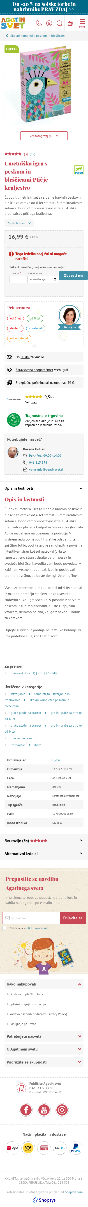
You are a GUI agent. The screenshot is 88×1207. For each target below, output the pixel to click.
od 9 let (35, 318)
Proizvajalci (18, 745)
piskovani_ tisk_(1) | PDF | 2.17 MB (33, 673)
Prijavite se (72, 917)
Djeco (38, 745)
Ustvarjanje (18, 694)
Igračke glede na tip (23, 738)
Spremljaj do (35, 273)
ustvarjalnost (19, 338)
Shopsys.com (74, 1192)
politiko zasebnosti (36, 928)
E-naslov (15, 273)
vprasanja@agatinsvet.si (46, 469)
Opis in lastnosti (19, 488)
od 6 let (15, 318)
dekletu (15, 328)
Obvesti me (73, 275)
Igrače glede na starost (26, 713)
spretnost (35, 328)
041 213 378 (38, 462)
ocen (34, 402)
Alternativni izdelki (21, 853)
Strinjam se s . (27, 928)
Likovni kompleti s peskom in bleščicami (37, 36)
